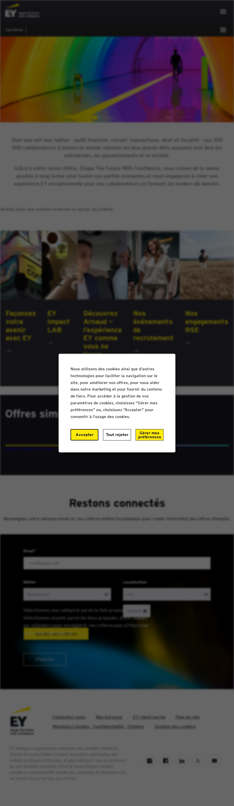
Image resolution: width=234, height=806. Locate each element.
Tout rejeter (117, 434)
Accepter (85, 434)
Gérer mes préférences (149, 435)
